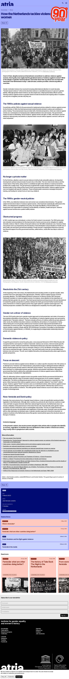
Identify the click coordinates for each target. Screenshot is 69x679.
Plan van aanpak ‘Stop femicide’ (12, 438)
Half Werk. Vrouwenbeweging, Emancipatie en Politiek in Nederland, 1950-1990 (25, 464)
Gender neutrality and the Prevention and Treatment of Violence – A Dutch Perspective (27, 456)
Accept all (19, 676)
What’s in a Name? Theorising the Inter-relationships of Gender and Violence (24, 458)
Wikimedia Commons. (56, 169)
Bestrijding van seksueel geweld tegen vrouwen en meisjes (20, 446)
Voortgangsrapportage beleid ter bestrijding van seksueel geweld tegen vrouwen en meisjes (29, 448)
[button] (62, 3)
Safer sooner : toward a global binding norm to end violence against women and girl (26, 444)
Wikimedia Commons (49, 71)
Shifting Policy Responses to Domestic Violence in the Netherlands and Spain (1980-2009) (28, 470)
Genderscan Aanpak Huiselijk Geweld (13, 454)
